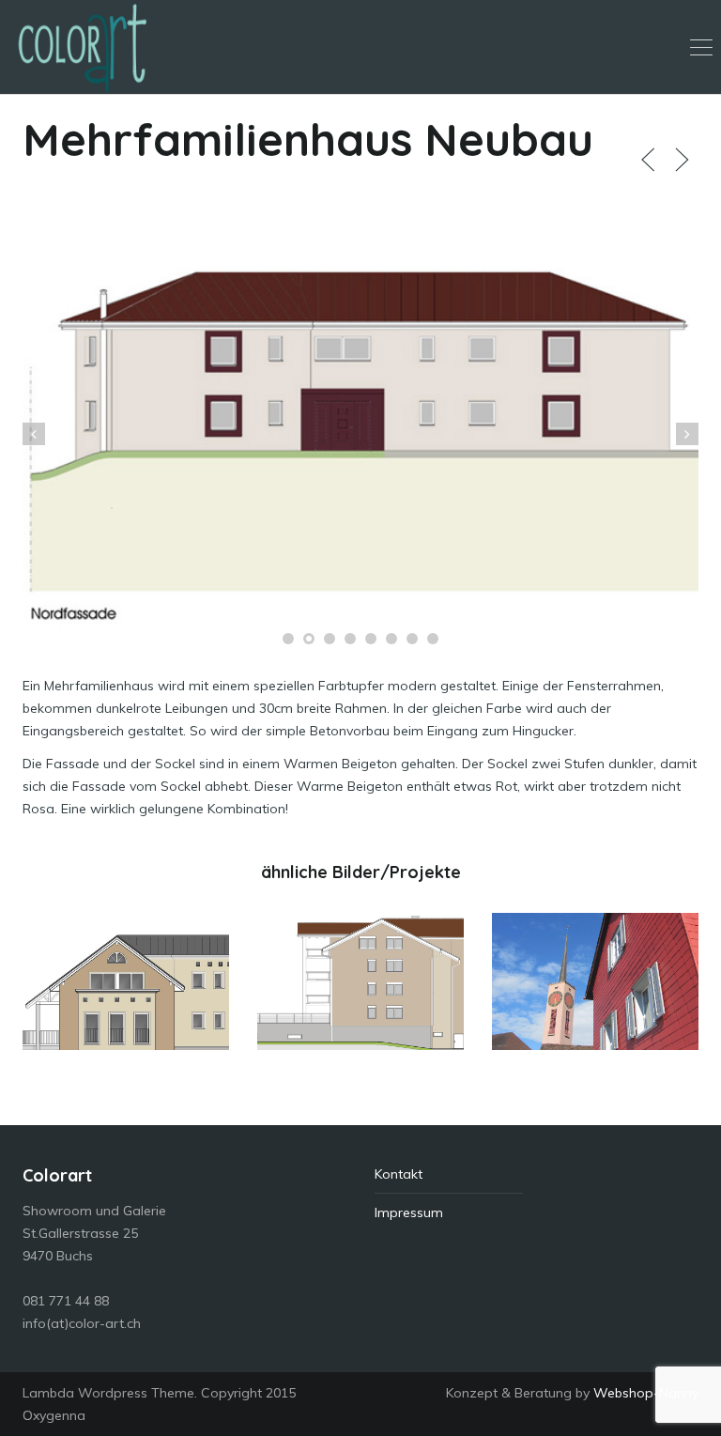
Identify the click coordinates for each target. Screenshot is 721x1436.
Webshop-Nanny (645, 1392)
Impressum (409, 1212)
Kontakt (398, 1174)
